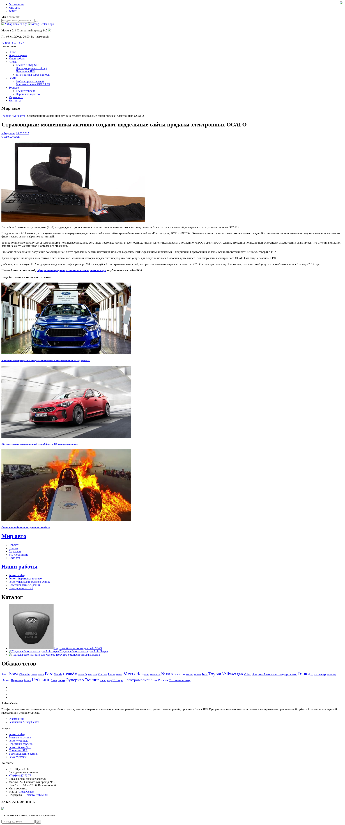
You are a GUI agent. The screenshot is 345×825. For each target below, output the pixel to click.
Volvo (247, 674)
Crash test (14, 557)
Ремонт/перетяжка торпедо (25, 578)
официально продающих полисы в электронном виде (71, 270)
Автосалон (270, 674)
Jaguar (88, 674)
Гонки (303, 673)
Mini (146, 674)
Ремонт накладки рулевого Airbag (29, 581)
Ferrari (41, 674)
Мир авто (14, 7)
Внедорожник (287, 674)
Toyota (214, 673)
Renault (189, 674)
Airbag (13, 61)
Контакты (15, 100)
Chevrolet (24, 674)
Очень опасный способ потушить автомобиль (25, 527)
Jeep (95, 674)
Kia (100, 674)
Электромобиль (137, 680)
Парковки (17, 680)
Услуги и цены (18, 55)
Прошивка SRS (25, 71)
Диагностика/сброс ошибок (33, 74)
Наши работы (17, 58)
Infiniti (81, 675)
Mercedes (133, 673)
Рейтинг (41, 679)
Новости (14, 544)
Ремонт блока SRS (20, 747)
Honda (58, 674)
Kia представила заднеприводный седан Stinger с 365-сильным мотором (39, 444)
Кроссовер (318, 674)
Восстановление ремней (23, 753)
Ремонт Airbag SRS (27, 64)
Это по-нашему (179, 680)
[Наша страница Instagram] (21, 17)
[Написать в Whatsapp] (18, 45)
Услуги (13, 10)
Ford (49, 673)
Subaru (197, 674)
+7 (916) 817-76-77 (12, 42)
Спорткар (58, 680)
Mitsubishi (155, 674)
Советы (13, 548)
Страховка (15, 551)
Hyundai (70, 674)
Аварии (257, 674)
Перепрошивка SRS (21, 588)
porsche (179, 674)
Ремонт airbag (17, 575)
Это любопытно (18, 554)
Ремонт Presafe (18, 756)
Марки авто (16, 97)
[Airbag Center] (27, 24)
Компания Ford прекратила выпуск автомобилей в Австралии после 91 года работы (45, 360)
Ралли (27, 680)
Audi (5, 674)
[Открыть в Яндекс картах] (49, 30)
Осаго (5, 136)
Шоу (109, 680)
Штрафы (15, 136)
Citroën (34, 675)
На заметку (331, 675)
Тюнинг (92, 680)
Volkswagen (232, 674)
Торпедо (14, 87)
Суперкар (75, 679)
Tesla (205, 674)
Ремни (13, 77)
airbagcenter (8, 133)
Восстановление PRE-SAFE (33, 84)
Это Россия (159, 680)
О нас (12, 52)
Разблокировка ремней (30, 81)
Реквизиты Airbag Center (24, 722)
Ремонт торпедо (25, 90)
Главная (6, 115)
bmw (13, 673)
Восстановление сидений (24, 584)
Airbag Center (26, 791)
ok (38, 821)
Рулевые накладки (20, 737)
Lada (104, 674)
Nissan (167, 674)
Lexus (111, 674)
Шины (103, 680)
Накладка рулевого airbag (31, 68)
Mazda (119, 674)
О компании (16, 4)
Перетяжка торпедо (28, 94)
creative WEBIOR (37, 794)
